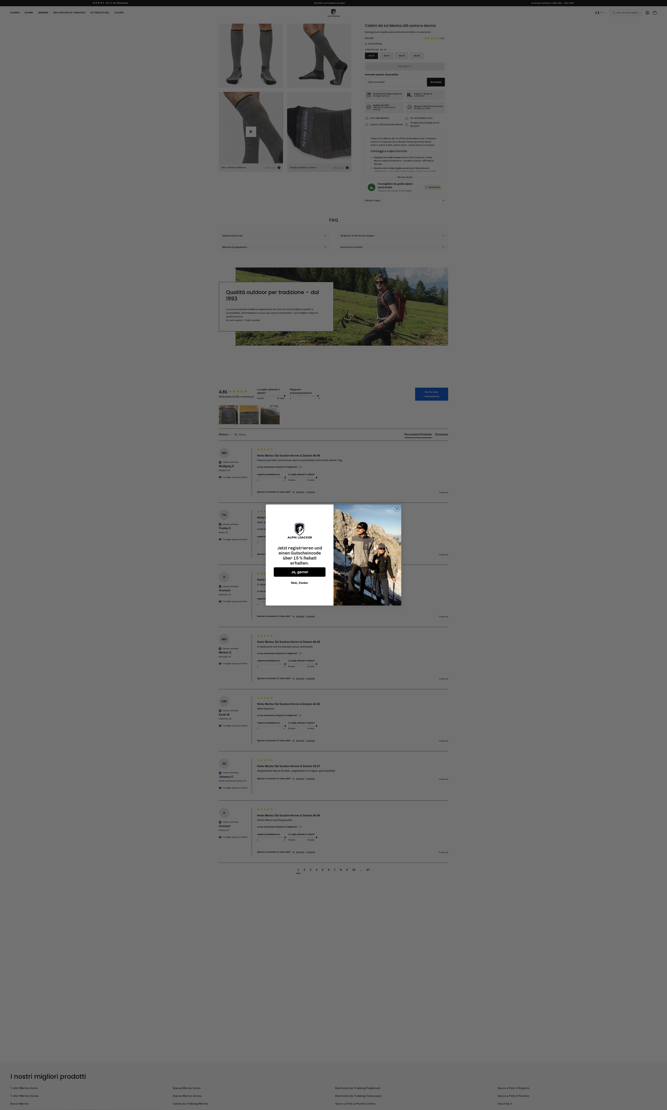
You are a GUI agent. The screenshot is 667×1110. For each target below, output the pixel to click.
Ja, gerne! (299, 572)
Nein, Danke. (299, 583)
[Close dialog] (397, 509)
